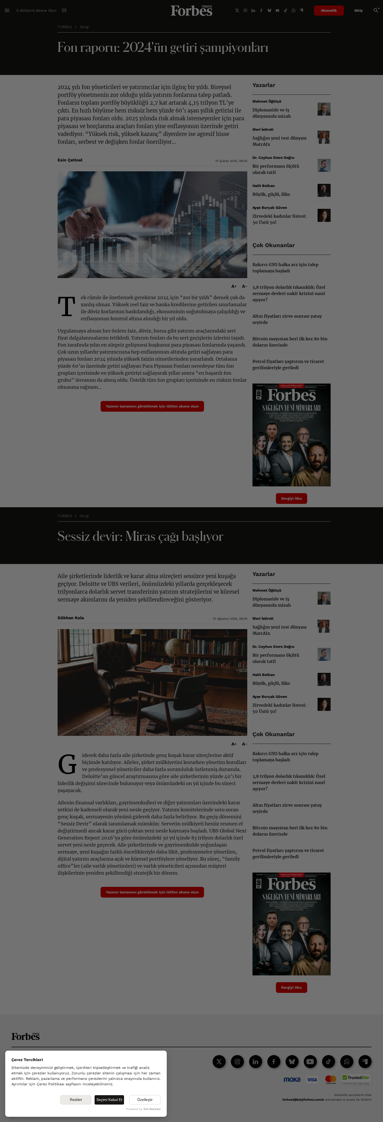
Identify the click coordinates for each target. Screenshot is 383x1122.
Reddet (76, 1100)
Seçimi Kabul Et (109, 1100)
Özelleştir (145, 1100)
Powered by (143, 1109)
